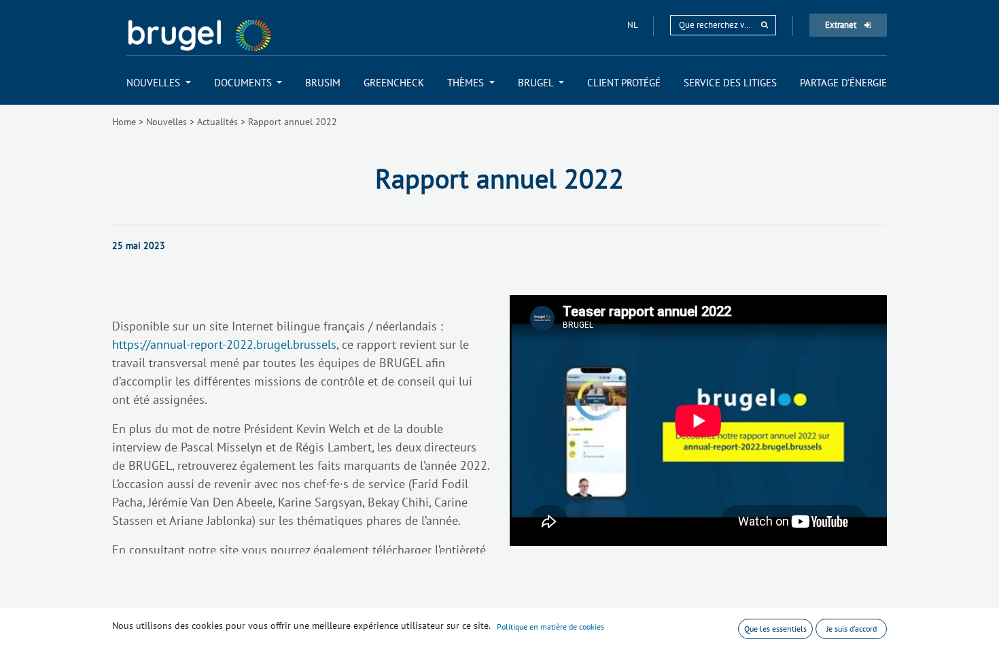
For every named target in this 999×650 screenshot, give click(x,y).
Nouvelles (166, 122)
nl (633, 25)
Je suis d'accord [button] (851, 628)
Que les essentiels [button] (775, 628)
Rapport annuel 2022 (292, 122)
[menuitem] (158, 82)
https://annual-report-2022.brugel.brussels (224, 344)
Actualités (217, 122)
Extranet (841, 25)
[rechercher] (764, 25)
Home (124, 122)
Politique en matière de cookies (550, 626)
